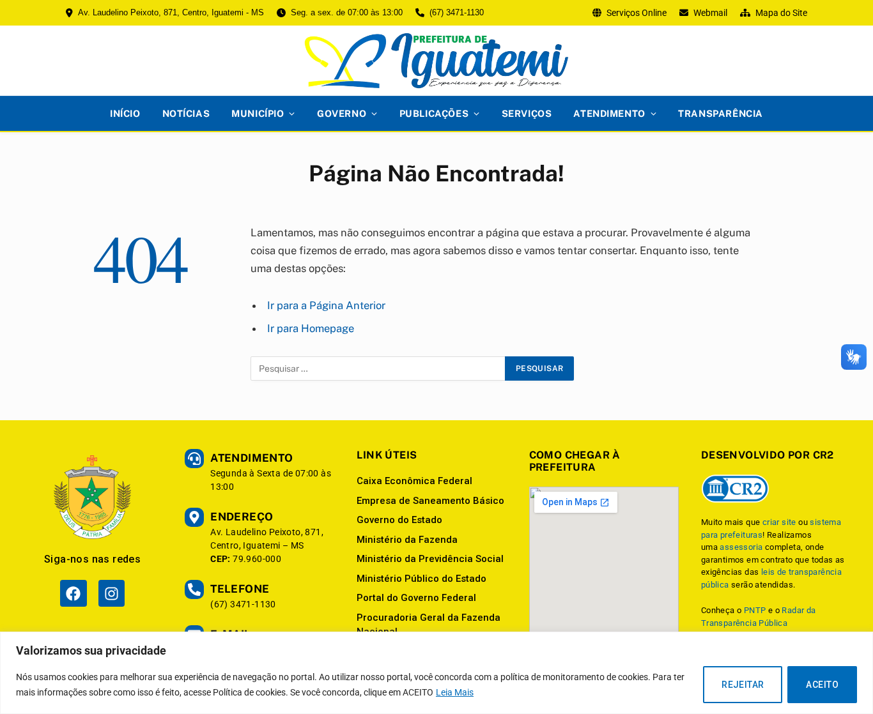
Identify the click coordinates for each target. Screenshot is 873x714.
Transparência (720, 113)
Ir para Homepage (310, 328)
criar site (779, 522)
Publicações (433, 113)
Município (257, 113)
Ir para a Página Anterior (326, 305)
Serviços (527, 113)
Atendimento (609, 113)
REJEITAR (743, 685)
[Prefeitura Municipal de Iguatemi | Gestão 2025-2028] (436, 61)
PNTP (755, 610)
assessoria (741, 547)
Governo (341, 113)
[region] (436, 673)
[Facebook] (73, 593)
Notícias (186, 113)
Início (125, 113)
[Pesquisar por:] (378, 368)
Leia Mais (455, 692)
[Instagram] (111, 593)
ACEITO (822, 685)
